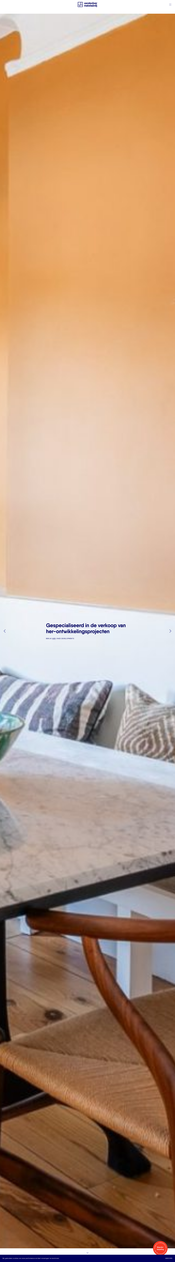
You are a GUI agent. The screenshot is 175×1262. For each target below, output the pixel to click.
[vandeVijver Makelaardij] (87, 4)
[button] (170, 631)
